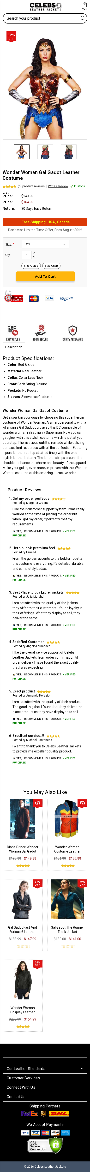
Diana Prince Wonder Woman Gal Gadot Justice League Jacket (23, 851)
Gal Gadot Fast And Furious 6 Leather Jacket (22, 932)
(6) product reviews (31, 186)
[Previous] (6, 146)
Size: (9, 244)
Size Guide (31, 265)
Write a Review (58, 186)
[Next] (83, 146)
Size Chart (51, 265)
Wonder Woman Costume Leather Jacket (67, 851)
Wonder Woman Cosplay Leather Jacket (22, 1012)
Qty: (8, 254)
